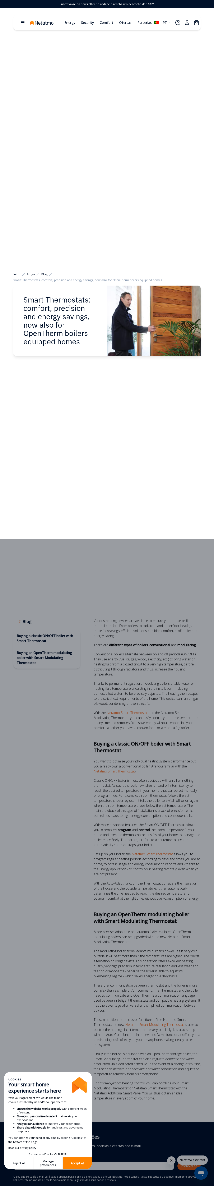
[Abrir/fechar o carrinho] (196, 22)
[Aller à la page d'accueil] (46, 22)
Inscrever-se (189, 1166)
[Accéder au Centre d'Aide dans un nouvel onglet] (177, 22)
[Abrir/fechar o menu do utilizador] (187, 22)
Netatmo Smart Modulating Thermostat (154, 1024)
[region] (107, 4)
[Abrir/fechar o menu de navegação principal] (22, 22)
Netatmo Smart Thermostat (127, 712)
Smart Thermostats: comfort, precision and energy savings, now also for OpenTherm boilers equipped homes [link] (87, 280)
